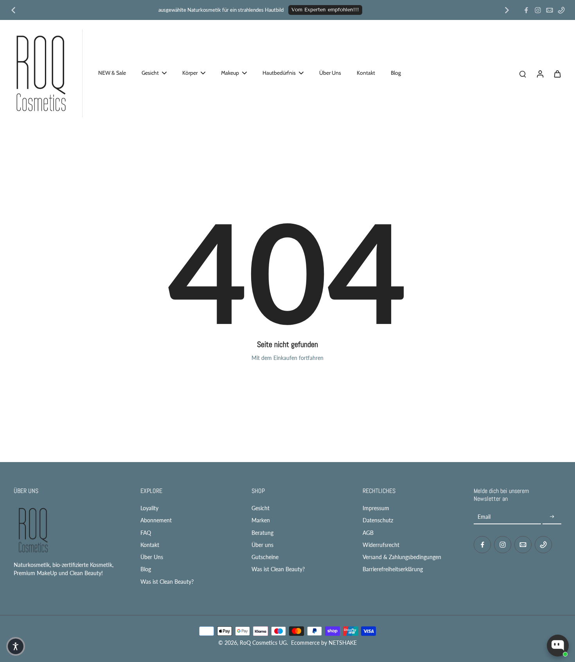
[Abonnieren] (552, 516)
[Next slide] (507, 10)
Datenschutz (378, 520)
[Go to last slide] (13, 10)
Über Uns (151, 557)
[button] (15, 646)
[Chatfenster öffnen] (558, 646)
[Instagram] (538, 10)
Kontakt (149, 544)
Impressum (376, 508)
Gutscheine (265, 557)
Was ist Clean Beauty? (167, 581)
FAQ (145, 532)
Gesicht (261, 508)
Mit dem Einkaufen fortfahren (287, 357)
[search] (522, 73)
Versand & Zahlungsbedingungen (402, 557)
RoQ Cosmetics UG (263, 642)
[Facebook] (526, 10)
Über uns (262, 544)
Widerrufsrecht (381, 544)
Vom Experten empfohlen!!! (325, 10)
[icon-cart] (557, 73)
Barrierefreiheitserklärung (393, 569)
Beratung (262, 532)
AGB (368, 532)
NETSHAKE (343, 642)
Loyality (149, 508)
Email (484, 516)
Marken (261, 520)
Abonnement (156, 520)
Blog (145, 569)
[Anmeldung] (539, 73)
